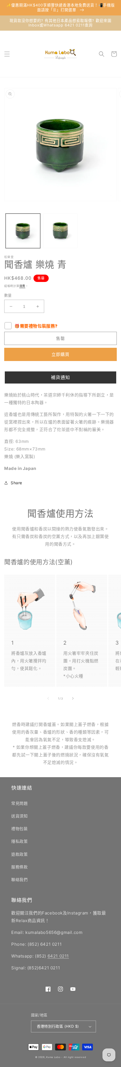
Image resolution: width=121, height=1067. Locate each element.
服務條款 (19, 866)
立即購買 (60, 354)
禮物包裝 (19, 828)
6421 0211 (58, 956)
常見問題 (19, 803)
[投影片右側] (73, 698)
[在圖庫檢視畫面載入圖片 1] (23, 231)
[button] (7, 54)
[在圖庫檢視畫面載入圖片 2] (60, 231)
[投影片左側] (48, 698)
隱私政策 (19, 841)
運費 (22, 286)
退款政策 (19, 854)
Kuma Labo (53, 1057)
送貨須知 (19, 815)
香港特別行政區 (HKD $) (58, 1026)
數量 (8, 295)
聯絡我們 (19, 879)
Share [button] (16, 482)
